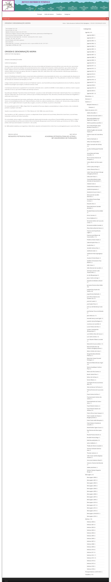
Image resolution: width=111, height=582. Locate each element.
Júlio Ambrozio (90, 315)
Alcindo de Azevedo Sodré (94, 115)
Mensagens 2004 (91, 488)
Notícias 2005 (90, 535)
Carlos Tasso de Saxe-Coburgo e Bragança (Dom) (95, 173)
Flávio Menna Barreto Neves (94, 228)
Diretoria (91, 107)
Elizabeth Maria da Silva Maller (95, 211)
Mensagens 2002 (91, 483)
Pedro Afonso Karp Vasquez (94, 413)
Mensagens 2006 (91, 494)
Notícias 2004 (90, 533)
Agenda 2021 (90, 93)
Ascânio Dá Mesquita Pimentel (95, 149)
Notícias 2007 (90, 541)
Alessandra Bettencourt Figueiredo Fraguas (93, 119)
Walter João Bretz (91, 467)
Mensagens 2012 (91, 508)
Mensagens (88, 474)
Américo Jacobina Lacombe (94, 123)
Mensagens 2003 (91, 485)
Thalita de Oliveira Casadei (94, 446)
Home (64, 23)
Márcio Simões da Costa (93, 351)
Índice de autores (71, 23)
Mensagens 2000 (91, 477)
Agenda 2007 (90, 54)
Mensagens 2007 (91, 497)
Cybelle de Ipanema (92, 189)
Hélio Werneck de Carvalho (94, 268)
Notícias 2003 (90, 530)
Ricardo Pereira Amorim (93, 434)
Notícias (87, 519)
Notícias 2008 (90, 544)
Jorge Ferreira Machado (93, 294)
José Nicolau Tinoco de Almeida (95, 311)
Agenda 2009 (90, 60)
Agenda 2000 (90, 35)
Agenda (87, 32)
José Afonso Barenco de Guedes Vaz (93, 297)
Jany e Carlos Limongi (92, 278)
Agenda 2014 (90, 74)
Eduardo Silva (90, 203)
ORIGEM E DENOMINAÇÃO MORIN (20, 51)
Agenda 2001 (90, 38)
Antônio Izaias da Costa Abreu (95, 134)
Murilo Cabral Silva (92, 374)
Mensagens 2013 (91, 510)
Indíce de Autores (49, 14)
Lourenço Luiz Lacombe (93, 324)
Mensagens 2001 (91, 480)
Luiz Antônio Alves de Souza (94, 334)
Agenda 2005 (90, 49)
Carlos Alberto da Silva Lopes (94, 162)
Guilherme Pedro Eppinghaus (82, 23)
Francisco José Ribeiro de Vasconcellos (93, 236)
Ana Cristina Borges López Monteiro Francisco (94, 126)
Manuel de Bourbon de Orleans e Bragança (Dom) (94, 347)
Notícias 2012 (90, 555)
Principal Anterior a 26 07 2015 (93, 572)
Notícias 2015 (90, 563)
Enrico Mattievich (91, 218)
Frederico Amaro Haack (93, 239)
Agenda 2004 (90, 46)
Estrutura (87, 99)
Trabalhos (59, 14)
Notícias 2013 (90, 558)
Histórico (87, 102)
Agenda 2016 (90, 79)
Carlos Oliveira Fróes (92, 169)
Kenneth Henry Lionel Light (94, 318)
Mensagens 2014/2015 (93, 513)
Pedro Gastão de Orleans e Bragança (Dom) (94, 416)
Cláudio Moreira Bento (93, 186)
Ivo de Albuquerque (92, 275)
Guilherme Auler (91, 251)
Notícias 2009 (90, 547)
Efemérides (88, 96)
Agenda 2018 (90, 85)
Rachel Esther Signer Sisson (94, 427)
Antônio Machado (91, 139)
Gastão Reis (90, 245)
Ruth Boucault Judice (92, 440)
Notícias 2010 (90, 549)
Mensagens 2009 (91, 499)
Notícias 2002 (90, 527)
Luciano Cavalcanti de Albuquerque (92, 330)
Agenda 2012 (90, 68)
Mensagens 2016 (91, 516)
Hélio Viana (90, 265)
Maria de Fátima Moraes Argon (95, 362)
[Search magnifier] (107, 18)
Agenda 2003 (90, 43)
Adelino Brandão (91, 113)
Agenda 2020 (90, 90)
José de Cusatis (91, 301)
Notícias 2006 (90, 538)
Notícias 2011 (90, 552)
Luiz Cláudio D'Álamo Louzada (95, 339)
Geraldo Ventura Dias (92, 248)
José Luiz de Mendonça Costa (94, 307)
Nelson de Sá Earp (92, 377)
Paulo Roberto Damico (93, 406)
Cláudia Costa (90, 184)
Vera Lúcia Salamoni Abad (94, 460)
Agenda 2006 (90, 52)
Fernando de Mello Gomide (94, 225)
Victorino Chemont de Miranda (95, 463)
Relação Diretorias (92, 104)
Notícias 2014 (90, 560)
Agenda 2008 (90, 57)
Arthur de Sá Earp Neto (93, 141)
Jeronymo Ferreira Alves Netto (95, 285)
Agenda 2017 (90, 82)
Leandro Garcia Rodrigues (94, 321)
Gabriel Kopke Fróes (92, 242)
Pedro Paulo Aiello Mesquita (94, 420)
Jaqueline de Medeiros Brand (94, 281)
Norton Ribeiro (91, 380)
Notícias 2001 (90, 524)
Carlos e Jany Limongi (92, 166)
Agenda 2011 (90, 65)
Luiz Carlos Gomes (92, 336)
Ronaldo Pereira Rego (93, 437)
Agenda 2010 (90, 63)
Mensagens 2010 (91, 502)
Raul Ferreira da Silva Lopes (94, 430)
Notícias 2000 (90, 522)
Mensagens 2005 (91, 491)
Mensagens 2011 (91, 505)
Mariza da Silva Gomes (93, 371)
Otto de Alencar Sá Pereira (94, 387)
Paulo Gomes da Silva (93, 394)
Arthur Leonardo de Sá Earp (94, 144)
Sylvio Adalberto (91, 443)
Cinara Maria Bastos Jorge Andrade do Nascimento (94, 180)
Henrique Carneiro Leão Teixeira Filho (93, 271)
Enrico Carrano (91, 215)
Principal (39, 14)
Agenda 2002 (90, 40)
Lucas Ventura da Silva (93, 326)
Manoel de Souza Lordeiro (94, 344)
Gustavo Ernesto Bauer (93, 258)
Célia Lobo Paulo (91, 176)
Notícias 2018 (90, 566)
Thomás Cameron (91, 453)
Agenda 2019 (90, 88)
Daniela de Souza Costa (93, 192)
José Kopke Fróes (91, 304)
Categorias (67, 14)
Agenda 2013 (90, 71)
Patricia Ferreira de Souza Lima (95, 390)
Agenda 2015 (90, 77)
